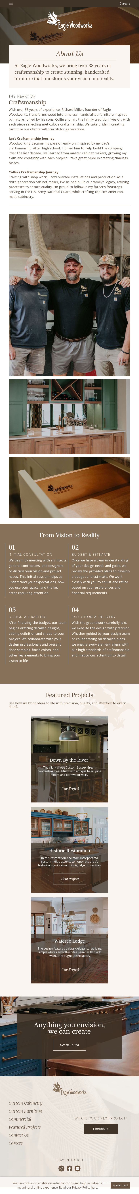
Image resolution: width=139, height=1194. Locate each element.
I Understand (120, 1185)
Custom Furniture (25, 1111)
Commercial (20, 1119)
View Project (69, 788)
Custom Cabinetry (25, 1104)
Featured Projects (25, 1127)
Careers (125, 3)
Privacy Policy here (84, 1187)
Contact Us (19, 1135)
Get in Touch (69, 1045)
